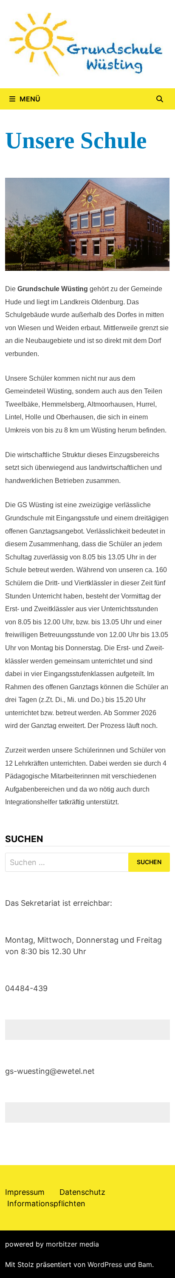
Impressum (25, 1192)
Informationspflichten (46, 1203)
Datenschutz (82, 1192)
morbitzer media (72, 1244)
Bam (145, 1264)
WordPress (105, 1264)
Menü (30, 99)
